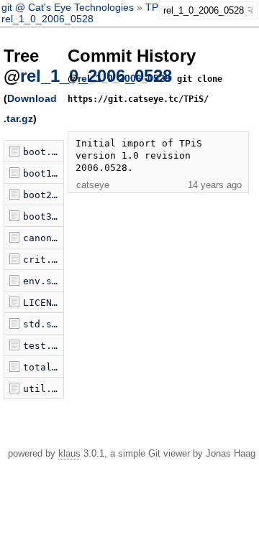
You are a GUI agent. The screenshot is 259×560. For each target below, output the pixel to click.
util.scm (43, 388)
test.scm (43, 345)
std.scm (43, 324)
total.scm (43, 367)
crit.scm (43, 259)
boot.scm (43, 151)
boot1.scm (43, 173)
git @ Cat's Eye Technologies (69, 7)
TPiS (156, 7)
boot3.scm (43, 216)
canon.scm (43, 238)
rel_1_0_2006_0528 (47, 18)
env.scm (43, 281)
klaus (69, 453)
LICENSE (43, 302)
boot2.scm (43, 195)
